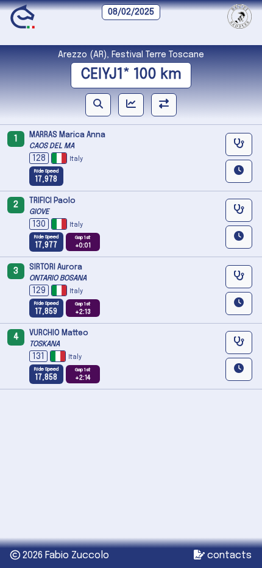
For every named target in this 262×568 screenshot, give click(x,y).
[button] (98, 104)
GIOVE (39, 212)
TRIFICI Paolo (52, 201)
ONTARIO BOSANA (58, 278)
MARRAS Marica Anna (67, 135)
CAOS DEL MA (51, 146)
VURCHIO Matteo (58, 333)
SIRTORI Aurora (55, 267)
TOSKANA (44, 344)
